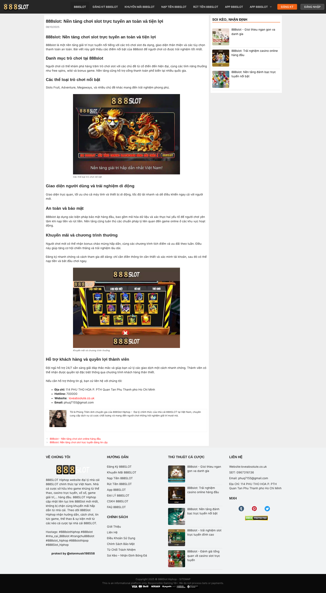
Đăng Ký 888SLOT (105, 6)
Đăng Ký (287, 6)
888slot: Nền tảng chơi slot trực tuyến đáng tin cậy (79, 442)
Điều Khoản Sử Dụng (121, 538)
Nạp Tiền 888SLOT (173, 6)
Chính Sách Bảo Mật (121, 544)
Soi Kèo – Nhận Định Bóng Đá (127, 555)
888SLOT (80, 6)
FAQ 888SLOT (116, 507)
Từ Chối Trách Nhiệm (121, 549)
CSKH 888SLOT (117, 501)
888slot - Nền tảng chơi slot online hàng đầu (75, 438)
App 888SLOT (234, 6)
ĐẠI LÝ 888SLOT (118, 495)
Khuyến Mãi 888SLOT (140, 6)
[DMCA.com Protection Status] (256, 518)
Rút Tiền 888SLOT (205, 6)
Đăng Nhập (312, 6)
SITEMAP (185, 579)
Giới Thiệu (114, 526)
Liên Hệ (112, 532)
